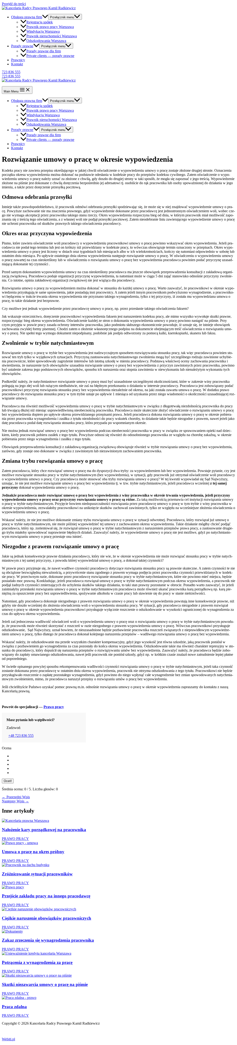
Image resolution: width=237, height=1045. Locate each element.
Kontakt (17, 64)
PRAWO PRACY (15, 839)
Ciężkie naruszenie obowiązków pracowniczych (46, 918)
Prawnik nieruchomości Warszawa (51, 36)
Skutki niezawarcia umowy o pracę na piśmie (45, 984)
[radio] (123, 756)
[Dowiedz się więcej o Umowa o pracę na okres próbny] (20, 843)
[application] (45, 17)
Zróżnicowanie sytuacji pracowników (37, 873)
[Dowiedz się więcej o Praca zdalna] (19, 998)
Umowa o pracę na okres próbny (33, 851)
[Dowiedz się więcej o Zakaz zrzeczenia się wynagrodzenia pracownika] (12, 931)
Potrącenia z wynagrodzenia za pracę (37, 962)
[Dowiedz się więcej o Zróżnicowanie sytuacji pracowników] (25, 865)
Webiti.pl (8, 1039)
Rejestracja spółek (39, 22)
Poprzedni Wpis (16, 797)
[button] (118, 72)
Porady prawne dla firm (43, 51)
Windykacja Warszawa (43, 31)
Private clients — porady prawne (50, 56)
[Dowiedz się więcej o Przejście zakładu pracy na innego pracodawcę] (13, 887)
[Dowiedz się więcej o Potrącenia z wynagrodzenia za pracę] (36, 953)
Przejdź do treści (14, 4)
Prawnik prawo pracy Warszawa (50, 27)
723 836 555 (11, 76)
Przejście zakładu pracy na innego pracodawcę (46, 895)
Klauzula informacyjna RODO (24, 1031)
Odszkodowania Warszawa (46, 41)
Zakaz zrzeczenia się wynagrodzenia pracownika (48, 940)
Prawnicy (18, 60)
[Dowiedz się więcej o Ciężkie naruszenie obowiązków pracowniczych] (39, 909)
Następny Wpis (15, 801)
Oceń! (8, 781)
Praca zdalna (14, 1006)
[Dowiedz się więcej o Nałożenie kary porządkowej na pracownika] (25, 821)
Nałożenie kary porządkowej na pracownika (44, 829)
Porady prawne (22, 46)
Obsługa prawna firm (26, 17)
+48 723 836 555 (21, 736)
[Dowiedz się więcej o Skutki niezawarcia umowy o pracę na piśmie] (37, 975)
